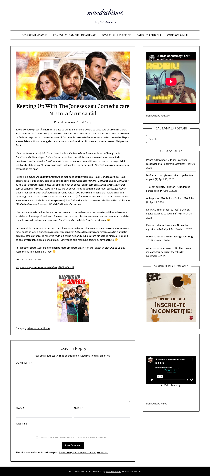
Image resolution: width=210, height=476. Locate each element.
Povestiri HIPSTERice (116, 35)
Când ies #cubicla (149, 35)
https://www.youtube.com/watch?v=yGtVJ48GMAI (45, 267)
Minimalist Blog (113, 471)
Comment (24, 362)
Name (21, 408)
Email (78, 408)
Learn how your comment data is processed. (83, 452)
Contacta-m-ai (177, 35)
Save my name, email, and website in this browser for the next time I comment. (73, 437)
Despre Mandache (34, 35)
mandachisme (105, 13)
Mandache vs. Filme (38, 328)
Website (21, 423)
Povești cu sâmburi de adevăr (74, 35)
